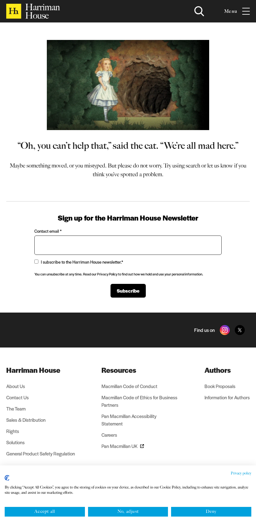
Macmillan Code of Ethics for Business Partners (139, 401)
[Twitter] (240, 330)
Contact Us (17, 397)
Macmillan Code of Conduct (129, 386)
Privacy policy (241, 473)
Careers (109, 434)
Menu (230, 11)
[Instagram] (225, 330)
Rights (12, 431)
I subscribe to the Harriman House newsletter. (82, 262)
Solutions (15, 442)
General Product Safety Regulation (40, 453)
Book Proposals (219, 386)
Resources (118, 370)
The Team (16, 408)
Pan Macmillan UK (119, 446)
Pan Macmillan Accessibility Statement (128, 420)
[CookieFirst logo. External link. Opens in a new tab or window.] (7, 478)
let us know (220, 165)
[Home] (33, 11)
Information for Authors (227, 397)
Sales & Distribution (26, 419)
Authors (217, 370)
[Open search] (199, 11)
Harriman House (33, 370)
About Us (15, 386)
